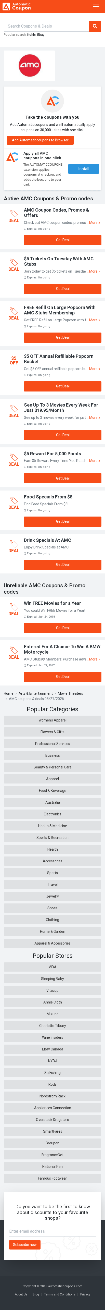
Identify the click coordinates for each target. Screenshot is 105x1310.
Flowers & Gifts (52, 732)
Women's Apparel (52, 720)
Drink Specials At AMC (47, 540)
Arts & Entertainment (36, 693)
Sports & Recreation (52, 838)
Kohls (31, 34)
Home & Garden (52, 931)
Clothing (52, 920)
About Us (21, 1294)
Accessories (52, 861)
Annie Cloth (52, 1002)
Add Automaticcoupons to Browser (40, 140)
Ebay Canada (52, 1049)
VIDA (53, 967)
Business (52, 755)
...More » (93, 223)
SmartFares (52, 1131)
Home (9, 693)
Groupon (52, 1143)
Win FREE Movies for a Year (52, 603)
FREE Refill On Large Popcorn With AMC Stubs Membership (60, 310)
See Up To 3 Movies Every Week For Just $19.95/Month (61, 407)
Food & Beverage (52, 791)
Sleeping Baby (52, 979)
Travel (53, 885)
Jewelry (52, 896)
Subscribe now (25, 1245)
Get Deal (63, 240)
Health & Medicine (52, 826)
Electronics (52, 814)
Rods (52, 1084)
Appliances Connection (52, 1108)
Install (83, 168)
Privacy (85, 1294)
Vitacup (52, 990)
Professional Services (52, 744)
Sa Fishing (52, 1073)
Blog (36, 1294)
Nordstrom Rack (52, 1096)
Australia (52, 802)
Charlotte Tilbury (52, 1026)
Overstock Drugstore (52, 1120)
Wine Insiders (52, 1037)
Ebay (40, 34)
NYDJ (52, 1061)
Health (52, 849)
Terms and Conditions (59, 1294)
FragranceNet (52, 1155)
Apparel (52, 779)
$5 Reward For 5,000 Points (52, 453)
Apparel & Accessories (52, 943)
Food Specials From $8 (48, 496)
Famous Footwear (52, 1178)
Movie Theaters (70, 693)
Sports (52, 873)
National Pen (52, 1167)
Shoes (52, 908)
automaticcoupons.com (65, 1286)
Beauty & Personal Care (53, 767)
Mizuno (53, 1014)
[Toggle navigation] (96, 6)
